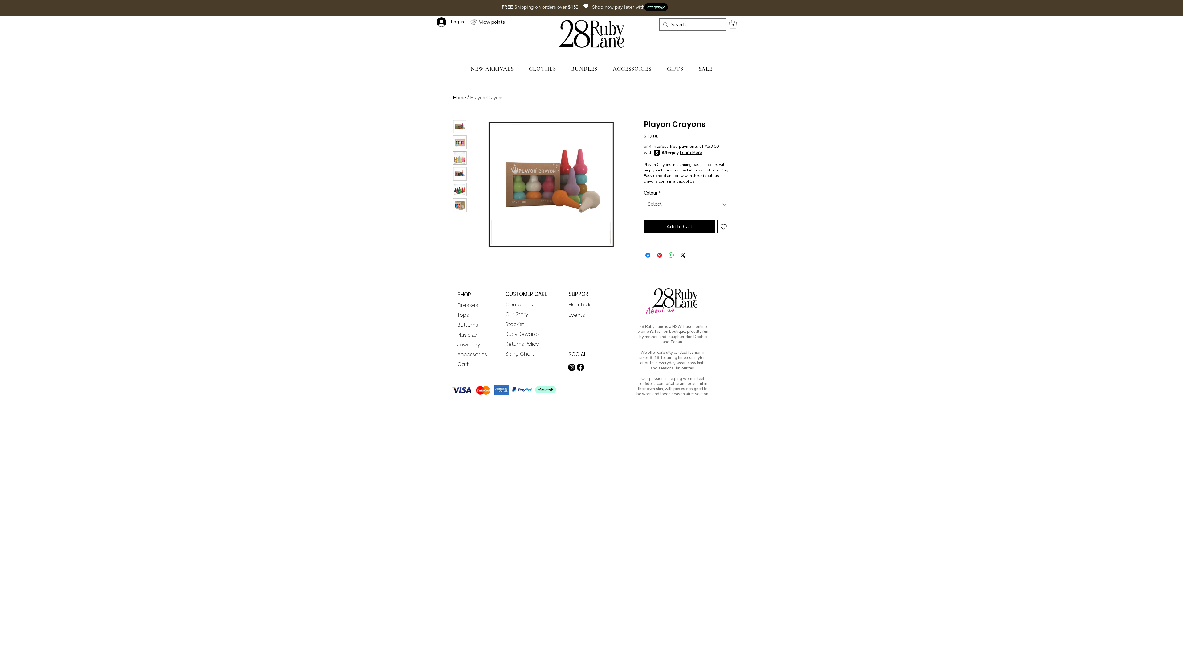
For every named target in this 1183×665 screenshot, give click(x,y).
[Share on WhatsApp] (671, 255)
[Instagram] (571, 367)
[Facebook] (580, 367)
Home (459, 97)
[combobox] (687, 204)
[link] (733, 24)
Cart (463, 364)
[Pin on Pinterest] (659, 255)
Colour (652, 193)
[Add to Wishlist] (723, 226)
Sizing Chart (520, 353)
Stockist (515, 324)
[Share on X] (683, 255)
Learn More (691, 152)
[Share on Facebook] (648, 255)
